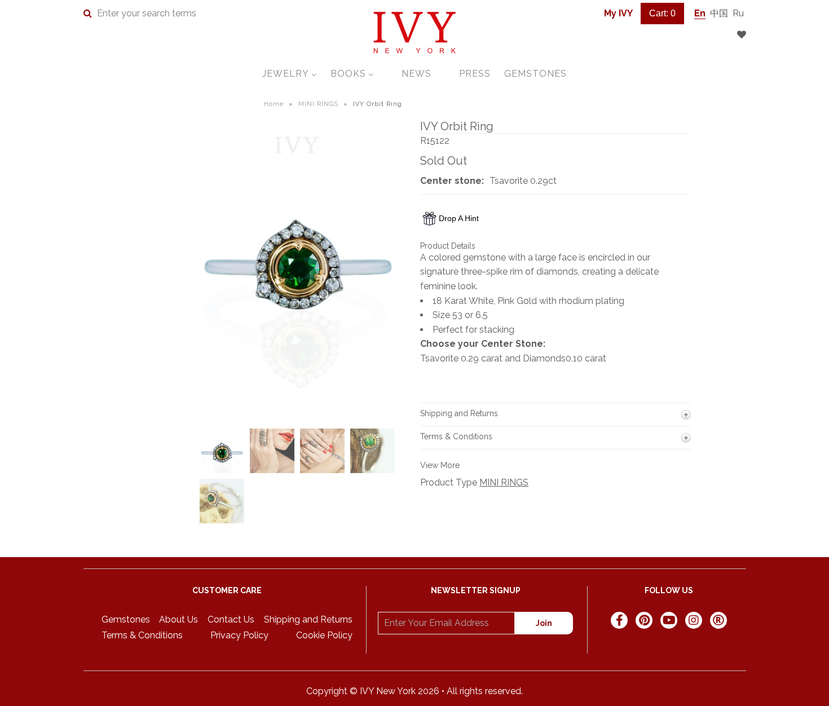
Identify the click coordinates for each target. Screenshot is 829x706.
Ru (738, 13)
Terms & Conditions (142, 635)
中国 (719, 13)
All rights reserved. (485, 691)
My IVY (618, 13)
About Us (178, 619)
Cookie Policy (324, 635)
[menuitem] (289, 73)
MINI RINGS (318, 104)
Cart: (662, 13)
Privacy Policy (239, 635)
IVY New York (388, 691)
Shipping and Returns (308, 619)
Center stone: (452, 180)
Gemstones (126, 619)
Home (274, 104)
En (699, 13)
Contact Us (231, 619)
